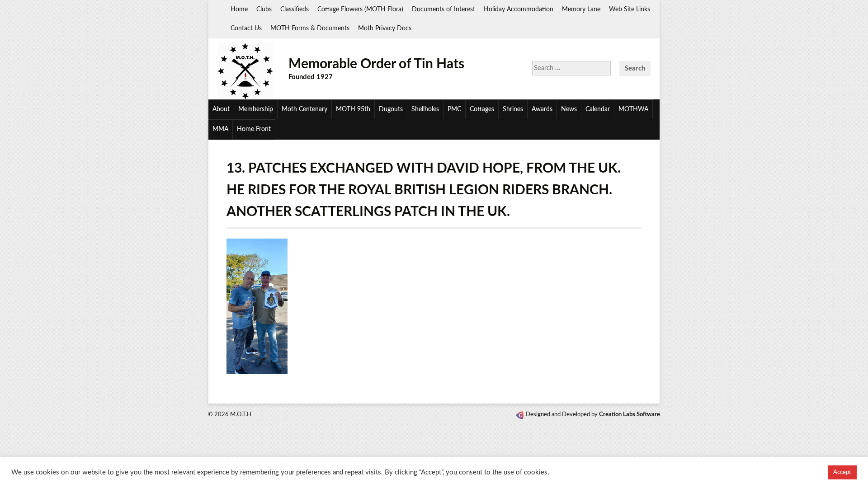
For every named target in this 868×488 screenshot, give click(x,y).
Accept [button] (842, 472)
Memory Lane (581, 9)
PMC (454, 109)
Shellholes (425, 109)
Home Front (254, 129)
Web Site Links (629, 9)
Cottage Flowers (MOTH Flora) (360, 9)
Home (239, 9)
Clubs (264, 9)
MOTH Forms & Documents (309, 28)
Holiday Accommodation (518, 9)
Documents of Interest (443, 9)
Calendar (597, 109)
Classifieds (294, 9)
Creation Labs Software (629, 415)
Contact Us (246, 28)
